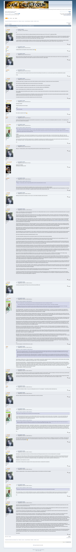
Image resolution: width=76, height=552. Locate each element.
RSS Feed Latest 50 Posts (67, 15)
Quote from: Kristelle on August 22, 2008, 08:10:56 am (23, 127)
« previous (67, 22)
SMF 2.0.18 (34, 549)
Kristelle (8, 29)
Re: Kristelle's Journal (21, 46)
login (12, 11)
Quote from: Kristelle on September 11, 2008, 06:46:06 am (24, 301)
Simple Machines (42, 549)
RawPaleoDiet (69, 14)
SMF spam (34, 545)
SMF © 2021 (37, 549)
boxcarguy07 (9, 100)
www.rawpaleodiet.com (68, 13)
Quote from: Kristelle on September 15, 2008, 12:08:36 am (24, 411)
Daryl (8, 46)
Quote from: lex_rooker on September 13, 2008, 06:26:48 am (24, 349)
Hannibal (32, 21)
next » (70, 22)
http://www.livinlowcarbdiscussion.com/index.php (60, 220)
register (15, 11)
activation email (12, 12)
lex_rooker (9, 124)
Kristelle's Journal (21, 29)
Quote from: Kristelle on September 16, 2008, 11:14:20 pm (24, 487)
